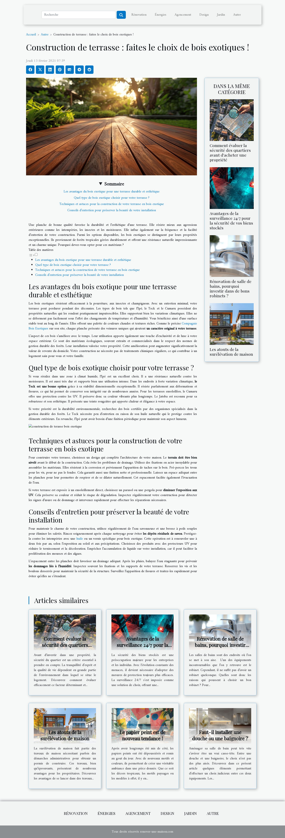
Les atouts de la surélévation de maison (231, 352)
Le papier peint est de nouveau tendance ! (142, 735)
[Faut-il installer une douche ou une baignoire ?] (220, 726)
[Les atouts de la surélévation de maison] (232, 324)
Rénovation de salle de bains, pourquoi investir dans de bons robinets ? (230, 288)
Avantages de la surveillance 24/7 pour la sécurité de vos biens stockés (231, 220)
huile (80, 539)
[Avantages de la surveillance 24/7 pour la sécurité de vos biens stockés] (232, 188)
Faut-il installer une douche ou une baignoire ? (220, 735)
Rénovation (138, 15)
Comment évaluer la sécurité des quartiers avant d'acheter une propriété (230, 152)
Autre (237, 15)
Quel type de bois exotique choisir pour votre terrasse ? (111, 198)
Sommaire (114, 184)
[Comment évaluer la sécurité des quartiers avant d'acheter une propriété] (232, 120)
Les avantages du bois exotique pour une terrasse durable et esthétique (111, 192)
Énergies (160, 15)
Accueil (31, 35)
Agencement (183, 15)
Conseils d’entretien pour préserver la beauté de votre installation (111, 210)
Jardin (221, 15)
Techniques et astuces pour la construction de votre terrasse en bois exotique (111, 204)
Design (204, 15)
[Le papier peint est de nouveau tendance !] (142, 726)
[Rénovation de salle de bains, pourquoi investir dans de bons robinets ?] (232, 256)
